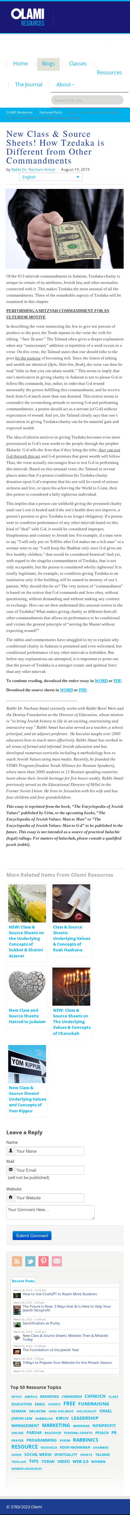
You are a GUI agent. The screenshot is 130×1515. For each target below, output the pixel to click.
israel (105, 1410)
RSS (17, 1261)
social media (37, 1454)
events (54, 1404)
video (63, 1461)
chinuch (95, 1396)
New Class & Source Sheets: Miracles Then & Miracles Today (65, 1337)
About (63, 84)
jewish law (21, 1418)
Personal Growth (78, 1433)
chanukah (72, 1396)
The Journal (28, 84)
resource (24, 1446)
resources (49, 1447)
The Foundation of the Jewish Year (51, 1349)
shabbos (101, 1447)
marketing (56, 1425)
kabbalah (44, 1418)
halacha (37, 1411)
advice (16, 1397)
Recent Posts (23, 1280)
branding (49, 1396)
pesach (102, 1433)
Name (12, 1142)
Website (13, 1189)
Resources (109, 72)
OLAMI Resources (19, 112)
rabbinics (85, 1440)
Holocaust (87, 1411)
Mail (10, 1161)
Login (97, 46)
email (40, 1404)
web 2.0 (80, 1461)
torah (48, 1461)
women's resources (26, 1469)
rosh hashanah (75, 1447)
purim (65, 1440)
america (31, 1397)
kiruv (62, 1418)
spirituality (65, 1454)
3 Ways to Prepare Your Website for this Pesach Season (67, 1362)
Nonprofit (104, 1425)
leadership (84, 1418)
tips (33, 1461)
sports (86, 1454)
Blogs (48, 63)
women (98, 1461)
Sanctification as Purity (41, 1323)
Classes (78, 63)
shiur (16, 1454)
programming (42, 1440)
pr (114, 1432)
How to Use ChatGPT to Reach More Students (60, 1293)
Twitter (30, 1261)
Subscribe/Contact (57, 1261)
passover (52, 1433)
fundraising (93, 1404)
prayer (17, 1440)
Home (20, 63)
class (113, 1396)
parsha (34, 1432)
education (21, 1404)
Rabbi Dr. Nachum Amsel (33, 169)
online (17, 1433)
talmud (102, 1454)
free (69, 1403)
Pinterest (43, 1261)
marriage (81, 1426)
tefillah (18, 1461)
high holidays (61, 1411)
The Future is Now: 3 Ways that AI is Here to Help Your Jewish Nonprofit (67, 1308)
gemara (18, 1411)
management (25, 1425)
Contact (116, 46)
